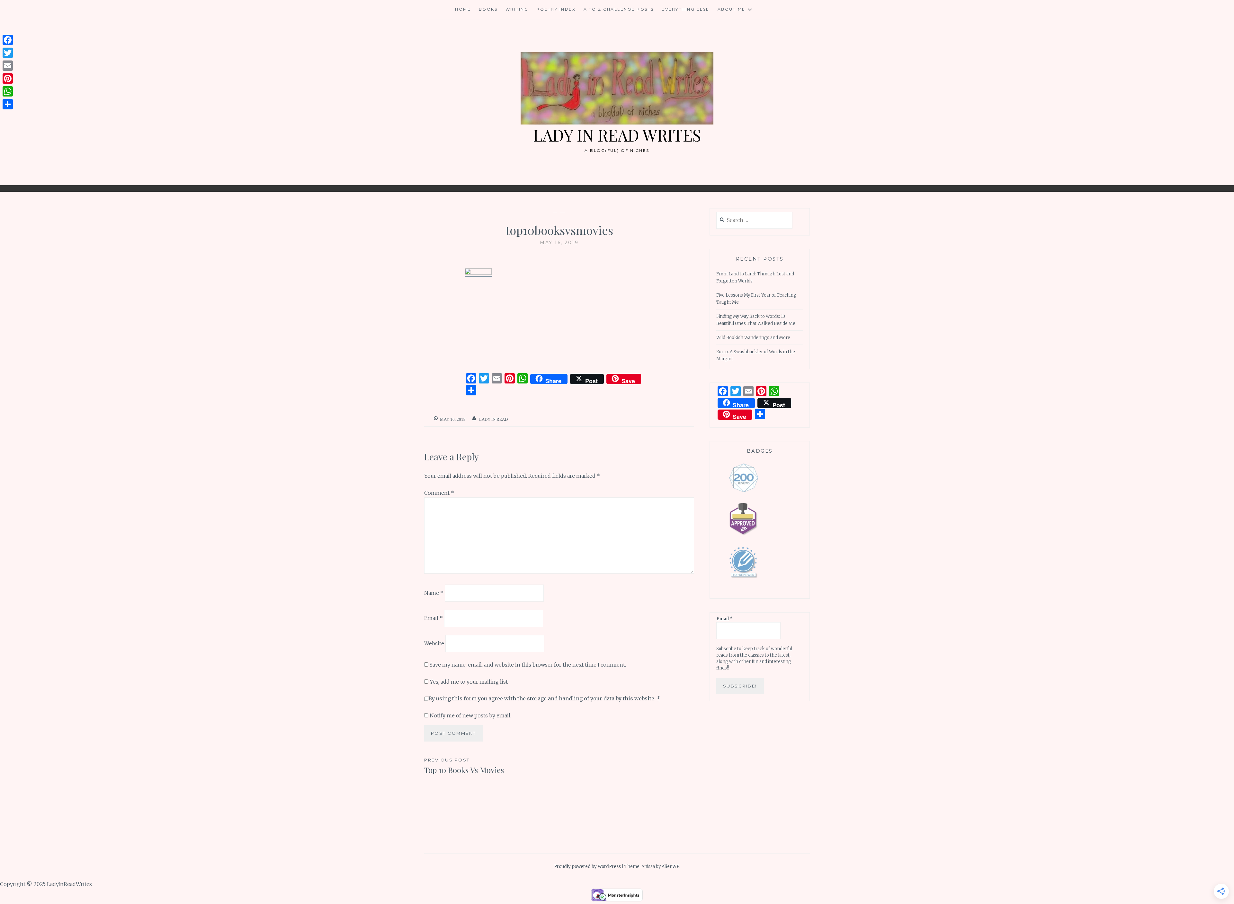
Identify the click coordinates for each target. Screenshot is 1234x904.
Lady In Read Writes (617, 135)
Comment (439, 493)
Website (434, 643)
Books (488, 9)
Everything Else (686, 9)
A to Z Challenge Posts (619, 9)
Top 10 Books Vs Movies (464, 766)
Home (463, 9)
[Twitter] (7, 52)
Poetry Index (556, 9)
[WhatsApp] (7, 91)
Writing (517, 9)
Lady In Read (493, 419)
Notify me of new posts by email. (470, 715)
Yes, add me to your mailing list (468, 681)
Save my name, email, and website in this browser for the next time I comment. (528, 664)
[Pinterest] (7, 78)
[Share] (7, 104)
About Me (732, 9)
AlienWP (670, 866)
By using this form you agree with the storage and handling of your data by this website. (544, 698)
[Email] (7, 65)
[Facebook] (7, 39)
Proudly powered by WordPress (587, 866)
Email (433, 618)
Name (433, 592)
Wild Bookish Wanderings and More (753, 337)
